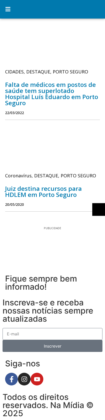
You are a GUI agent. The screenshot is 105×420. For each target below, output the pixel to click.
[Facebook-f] (11, 379)
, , (46, 72)
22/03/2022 (14, 112)
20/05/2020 (14, 204)
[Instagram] (24, 379)
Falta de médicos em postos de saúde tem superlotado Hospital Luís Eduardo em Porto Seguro (51, 93)
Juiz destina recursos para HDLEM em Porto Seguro (43, 191)
